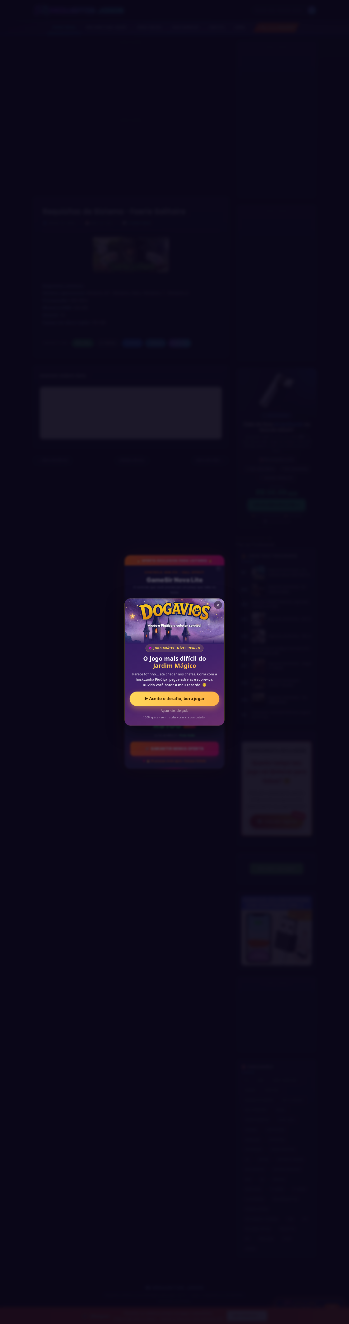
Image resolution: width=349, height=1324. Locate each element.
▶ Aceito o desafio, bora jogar (174, 698)
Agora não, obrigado (174, 710)
